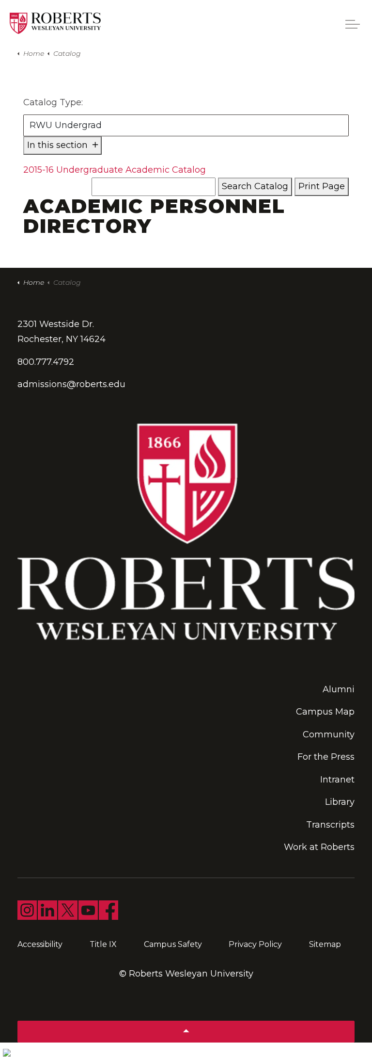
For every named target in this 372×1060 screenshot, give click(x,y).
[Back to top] (186, 1032)
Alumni (339, 689)
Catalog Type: (53, 102)
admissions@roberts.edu (71, 384)
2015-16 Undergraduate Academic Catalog (114, 169)
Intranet (337, 779)
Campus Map (325, 711)
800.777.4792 (45, 362)
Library (340, 802)
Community (329, 734)
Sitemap (325, 944)
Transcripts (330, 824)
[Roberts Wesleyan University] (55, 23)
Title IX (103, 944)
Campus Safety (173, 944)
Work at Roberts (319, 847)
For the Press (326, 756)
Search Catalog (255, 186)
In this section (58, 145)
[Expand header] (352, 24)
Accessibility (39, 944)
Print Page (321, 186)
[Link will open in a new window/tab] (27, 910)
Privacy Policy (255, 944)
